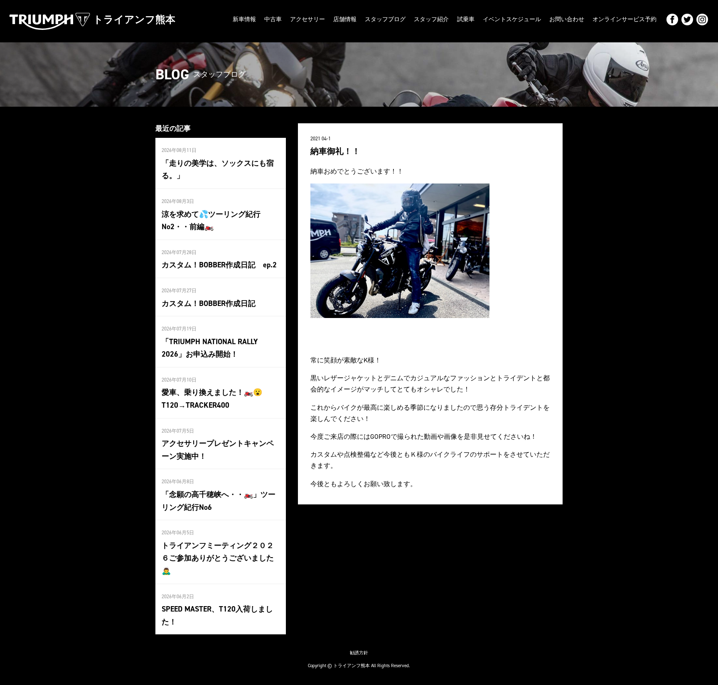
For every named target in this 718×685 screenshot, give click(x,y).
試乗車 (466, 19)
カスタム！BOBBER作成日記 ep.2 (219, 265)
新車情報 (244, 19)
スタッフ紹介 (431, 19)
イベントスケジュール (512, 19)
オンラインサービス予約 (625, 19)
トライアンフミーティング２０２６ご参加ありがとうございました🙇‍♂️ (218, 558)
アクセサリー (307, 19)
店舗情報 (345, 19)
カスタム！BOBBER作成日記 (209, 303)
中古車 (273, 19)
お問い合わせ (566, 19)
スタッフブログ (385, 19)
